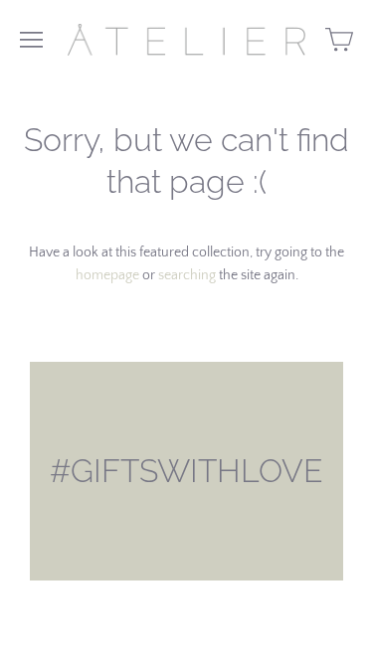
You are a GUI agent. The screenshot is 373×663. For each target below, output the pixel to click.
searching (187, 275)
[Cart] (339, 40)
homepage (107, 275)
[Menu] (31, 40)
